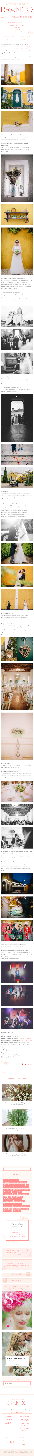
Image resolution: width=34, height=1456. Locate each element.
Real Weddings (28, 40)
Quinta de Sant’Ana (7, 46)
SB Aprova (19, 1199)
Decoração (6, 1187)
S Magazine (6, 1203)
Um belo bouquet (7, 1206)
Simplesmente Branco (8, 1201)
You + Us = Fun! (8, 1210)
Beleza (18, 1182)
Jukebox (19, 1191)
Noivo (9, 1196)
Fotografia (27, 1189)
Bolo (5, 1184)
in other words (7, 1191)
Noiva (5, 1196)
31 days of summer (8, 1180)
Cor (27, 1184)
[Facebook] (5, 1442)
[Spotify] (11, 1442)
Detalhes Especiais (21, 1187)
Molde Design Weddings (14, 50)
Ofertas (14, 1196)
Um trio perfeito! (16, 1206)
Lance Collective (17, 1452)
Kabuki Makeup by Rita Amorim (11, 40)
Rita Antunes (9, 1454)
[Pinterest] (8, 1442)
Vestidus (5, 1208)
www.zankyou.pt (17, 1412)
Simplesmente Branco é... (19, 1201)
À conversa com (16, 1210)
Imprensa (9, 1419)
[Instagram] (14, 1442)
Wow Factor (25, 1208)
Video (10, 1208)
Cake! (14, 1184)
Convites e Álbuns (21, 1184)
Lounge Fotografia (7, 1194)
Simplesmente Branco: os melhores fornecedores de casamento (17, 7)
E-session (6, 1189)
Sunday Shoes (13, 1203)
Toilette (19, 1203)
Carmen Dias (25, 1454)
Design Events (13, 1187)
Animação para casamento (9, 1182)
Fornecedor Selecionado (7, 36)
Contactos (24, 1416)
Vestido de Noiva (25, 1206)
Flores (11, 1189)
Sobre (9, 1416)
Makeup (15, 1194)
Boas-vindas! (24, 1182)
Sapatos (13, 1199)
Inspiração (14, 1191)
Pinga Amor (19, 1196)
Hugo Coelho (26, 46)
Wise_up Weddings (17, 1208)
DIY (28, 1187)
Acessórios (17, 1180)
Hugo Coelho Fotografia (24, 36)
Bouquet (9, 1184)
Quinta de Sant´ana (26, 1040)
